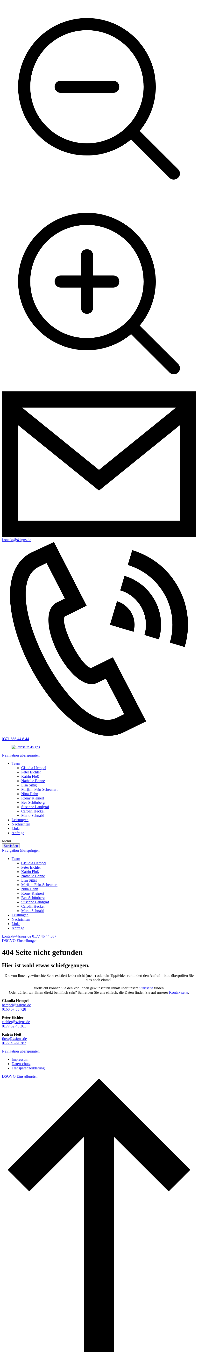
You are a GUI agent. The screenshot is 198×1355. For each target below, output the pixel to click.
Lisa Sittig (29, 785)
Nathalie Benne (33, 781)
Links (16, 828)
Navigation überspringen (21, 755)
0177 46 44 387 (44, 936)
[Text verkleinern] (99, 194)
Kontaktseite (178, 992)
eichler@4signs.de (16, 1022)
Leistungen (20, 820)
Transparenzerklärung (28, 1068)
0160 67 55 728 (14, 1009)
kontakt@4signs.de (16, 936)
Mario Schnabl (32, 815)
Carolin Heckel (32, 811)
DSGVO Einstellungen (19, 941)
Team (16, 763)
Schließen (11, 846)
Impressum (20, 1059)
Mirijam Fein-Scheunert (39, 789)
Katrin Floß (30, 776)
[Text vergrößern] (99, 389)
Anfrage (18, 833)
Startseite (146, 988)
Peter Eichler (31, 772)
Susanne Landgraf (35, 807)
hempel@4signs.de (16, 1005)
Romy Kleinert (32, 798)
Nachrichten (21, 824)
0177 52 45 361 (14, 1026)
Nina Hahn (29, 794)
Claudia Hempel (33, 768)
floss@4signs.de (14, 1039)
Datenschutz (21, 1064)
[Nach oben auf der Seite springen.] (99, 1351)
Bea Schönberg (33, 802)
